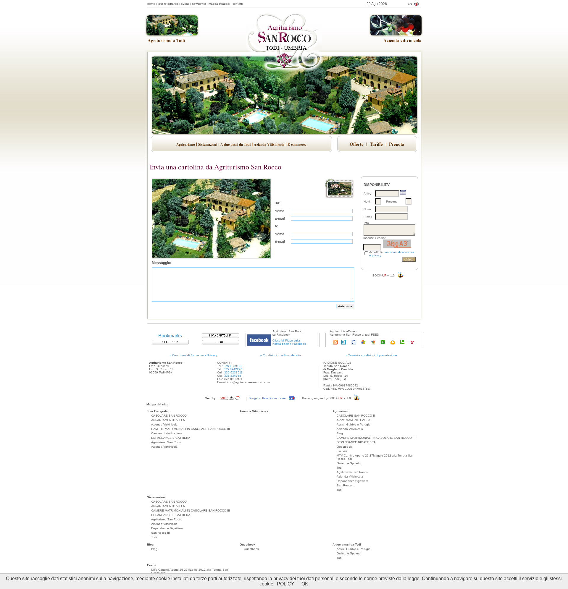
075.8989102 (233, 366)
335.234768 (232, 375)
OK (304, 583)
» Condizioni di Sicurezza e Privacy (193, 355)
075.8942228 (233, 369)
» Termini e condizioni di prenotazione (371, 355)
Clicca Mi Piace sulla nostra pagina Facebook (289, 342)
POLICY (285, 583)
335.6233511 (233, 372)
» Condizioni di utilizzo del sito (280, 355)
